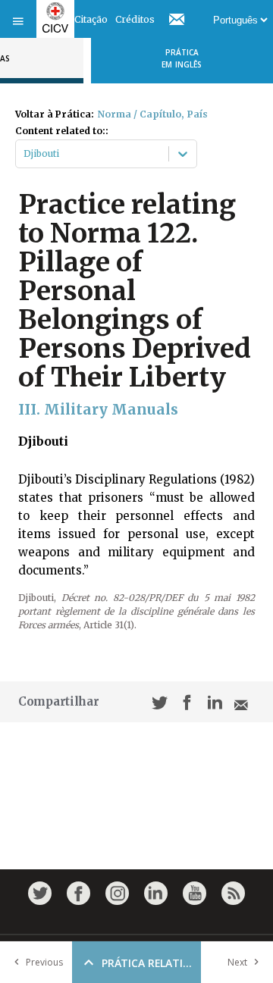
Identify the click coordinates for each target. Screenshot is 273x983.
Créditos (135, 19)
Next (237, 962)
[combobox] (25, 154)
